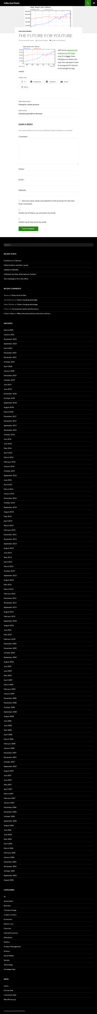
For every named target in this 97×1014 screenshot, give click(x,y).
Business (7, 906)
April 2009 (8, 680)
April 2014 (8, 521)
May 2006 (8, 839)
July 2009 (7, 666)
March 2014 (8, 525)
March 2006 (8, 848)
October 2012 (9, 571)
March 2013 (8, 566)
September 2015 (10, 475)
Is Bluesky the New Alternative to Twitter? (20, 274)
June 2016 (8, 444)
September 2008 (10, 712)
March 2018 (8, 412)
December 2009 (10, 644)
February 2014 (9, 530)
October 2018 (9, 398)
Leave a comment (58, 40)
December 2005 (10, 862)
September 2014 (10, 507)
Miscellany (8, 937)
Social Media (9, 956)
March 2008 (8, 739)
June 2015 (8, 480)
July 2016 (7, 439)
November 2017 (10, 421)
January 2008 (9, 748)
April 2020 (8, 366)
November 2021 (10, 357)
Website (22, 190)
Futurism (7, 928)
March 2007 (8, 794)
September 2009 (10, 657)
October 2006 (9, 816)
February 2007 (9, 798)
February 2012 (9, 594)
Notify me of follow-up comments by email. (37, 213)
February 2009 (9, 689)
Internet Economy (11, 933)
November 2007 (10, 757)
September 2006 (10, 821)
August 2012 (9, 580)
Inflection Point (11, 3)
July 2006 (7, 830)
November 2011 (10, 603)
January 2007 (9, 803)
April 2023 (8, 348)
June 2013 (8, 553)
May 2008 (8, 730)
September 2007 (10, 766)
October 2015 (9, 471)
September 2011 (10, 607)
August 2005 (9, 880)
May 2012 (8, 584)
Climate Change (10, 910)
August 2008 (9, 716)
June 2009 (8, 671)
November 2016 (10, 430)
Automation (8, 901)
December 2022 (10, 353)
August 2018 (9, 407)
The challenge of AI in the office (16, 279)
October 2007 (9, 762)
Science (7, 951)
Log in (6, 986)
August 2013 (9, 548)
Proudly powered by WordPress (14, 1011)
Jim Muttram (42, 40)
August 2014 (9, 512)
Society (6, 960)
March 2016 (8, 457)
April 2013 (8, 562)
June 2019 (8, 389)
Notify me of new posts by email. (32, 222)
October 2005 (9, 871)
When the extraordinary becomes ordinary (33, 313)
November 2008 (10, 703)
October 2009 (9, 653)
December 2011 (10, 598)
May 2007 (8, 784)
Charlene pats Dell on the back (30, 112)
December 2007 (10, 753)
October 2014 (9, 503)
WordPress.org (10, 999)
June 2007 (8, 780)
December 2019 (10, 375)
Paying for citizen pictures (29, 103)
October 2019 (9, 380)
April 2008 (8, 734)
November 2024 (10, 339)
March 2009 (8, 684)
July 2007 (7, 775)
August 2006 (9, 825)
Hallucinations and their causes (16, 265)
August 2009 (9, 662)
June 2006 (8, 834)
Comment (23, 136)
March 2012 (8, 589)
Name (22, 169)
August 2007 (9, 771)
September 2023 (10, 344)
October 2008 (9, 707)
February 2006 (9, 853)
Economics (8, 919)
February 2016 (9, 462)
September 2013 (10, 544)
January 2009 (9, 694)
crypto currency (10, 915)
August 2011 (9, 612)
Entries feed (8, 990)
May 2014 (8, 516)
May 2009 (8, 675)
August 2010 (9, 625)
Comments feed (10, 995)
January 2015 (9, 494)
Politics (7, 942)
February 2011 (9, 616)
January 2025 (9, 334)
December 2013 (10, 534)
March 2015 (8, 489)
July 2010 (7, 630)
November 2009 (10, 648)
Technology (8, 965)
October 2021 (9, 362)
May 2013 (8, 557)
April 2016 (8, 453)
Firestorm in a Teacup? (12, 260)
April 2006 (8, 844)
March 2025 (8, 330)
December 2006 (10, 807)
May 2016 (8, 448)
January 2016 (9, 466)
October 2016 (9, 434)
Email (22, 179)
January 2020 (9, 371)
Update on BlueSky (11, 270)
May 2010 (8, 634)
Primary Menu (94, 3)
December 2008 (10, 698)
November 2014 (10, 498)
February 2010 (9, 639)
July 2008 (7, 721)
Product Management (12, 946)
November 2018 (10, 394)
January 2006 (9, 857)
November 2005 (10, 866)
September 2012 (10, 575)
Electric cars (9, 924)
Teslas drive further (18, 295)
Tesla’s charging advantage (27, 300)
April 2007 (8, 789)
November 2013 (10, 539)
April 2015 (8, 484)
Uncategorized (25, 31)
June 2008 (8, 725)
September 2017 (10, 425)
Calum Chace (9, 313)
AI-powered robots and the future (25, 309)
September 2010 (10, 621)
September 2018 (10, 403)
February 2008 (9, 744)
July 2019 (7, 384)
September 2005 (10, 875)
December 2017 (10, 416)
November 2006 (10, 812)
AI (5, 896)
